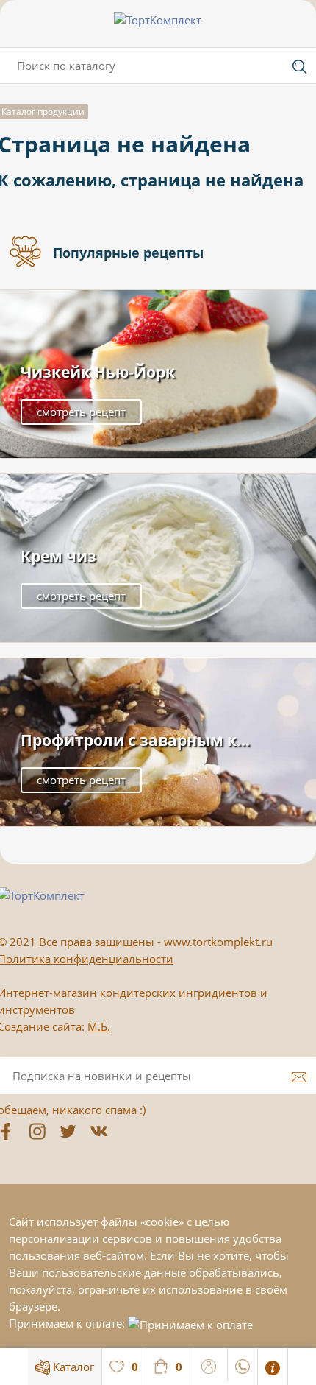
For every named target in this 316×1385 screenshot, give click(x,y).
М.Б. (98, 1026)
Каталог (72, 1366)
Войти (209, 1364)
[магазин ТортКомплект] (158, 20)
